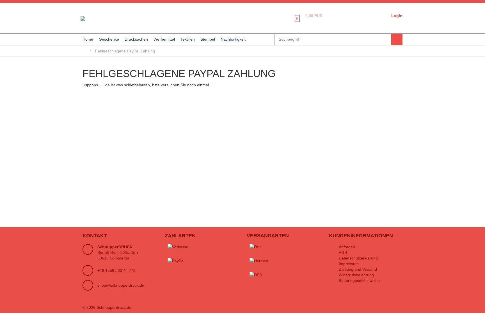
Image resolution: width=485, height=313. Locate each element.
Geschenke (109, 39)
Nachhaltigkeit (233, 39)
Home (88, 39)
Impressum (349, 263)
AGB (343, 252)
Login (396, 15)
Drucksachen (136, 39)
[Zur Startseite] (81, 18)
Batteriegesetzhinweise (359, 280)
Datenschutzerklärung (358, 258)
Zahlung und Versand (358, 269)
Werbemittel (164, 39)
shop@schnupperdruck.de (120, 285)
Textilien (187, 39)
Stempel (207, 39)
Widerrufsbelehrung (356, 275)
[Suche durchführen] (396, 39)
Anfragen (347, 247)
